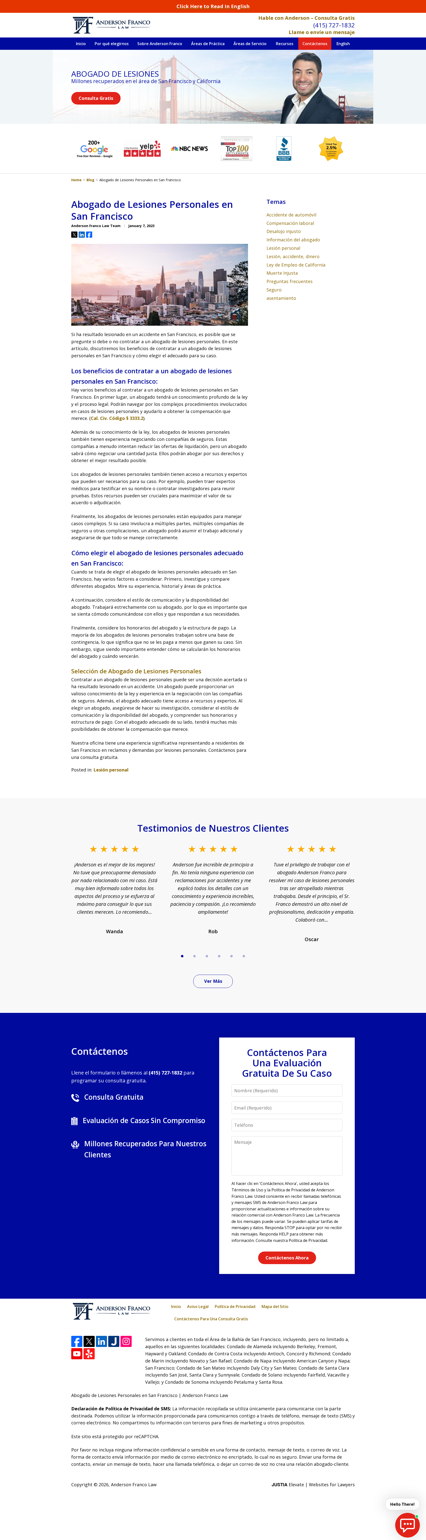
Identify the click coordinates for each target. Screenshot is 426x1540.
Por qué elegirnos (112, 43)
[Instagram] (126, 1341)
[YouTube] (76, 1353)
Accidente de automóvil (291, 215)
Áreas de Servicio (249, 43)
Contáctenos (314, 43)
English (343, 43)
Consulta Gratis (96, 98)
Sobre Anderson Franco (159, 43)
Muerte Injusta (282, 273)
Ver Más (213, 981)
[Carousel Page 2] (194, 956)
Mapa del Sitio (275, 1306)
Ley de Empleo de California (295, 265)
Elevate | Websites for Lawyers (313, 1484)
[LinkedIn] (101, 1341)
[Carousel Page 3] (207, 956)
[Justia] (113, 1341)
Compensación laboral (290, 223)
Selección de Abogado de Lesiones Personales (136, 671)
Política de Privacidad (235, 1306)
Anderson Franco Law (134, 1484)
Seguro (274, 290)
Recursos (284, 43)
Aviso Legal (198, 1306)
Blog (90, 180)
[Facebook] (76, 1341)
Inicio (81, 43)
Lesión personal (110, 770)
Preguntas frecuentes (289, 281)
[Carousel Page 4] (219, 956)
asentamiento (281, 298)
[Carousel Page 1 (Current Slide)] (182, 956)
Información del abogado (293, 240)
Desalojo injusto (283, 231)
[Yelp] (89, 1353)
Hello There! (402, 1504)
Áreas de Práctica (208, 43)
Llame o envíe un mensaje (322, 32)
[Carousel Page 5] (231, 956)
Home (76, 180)
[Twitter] (89, 1341)
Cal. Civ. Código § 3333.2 (117, 418)
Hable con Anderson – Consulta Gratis (306, 18)
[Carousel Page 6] (244, 956)
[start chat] (407, 1525)
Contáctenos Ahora (287, 1258)
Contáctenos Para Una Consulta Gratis (211, 1319)
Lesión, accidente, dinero (293, 256)
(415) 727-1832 (334, 25)
